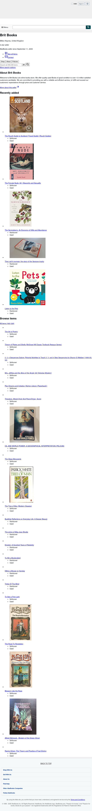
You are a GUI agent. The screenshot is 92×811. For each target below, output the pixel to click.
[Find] (88, 27)
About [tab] (8, 61)
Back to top (46, 763)
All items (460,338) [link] (7, 323)
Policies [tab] (15, 61)
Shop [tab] (3, 61)
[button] (24, 65)
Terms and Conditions (78, 800)
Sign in (81, 4)
